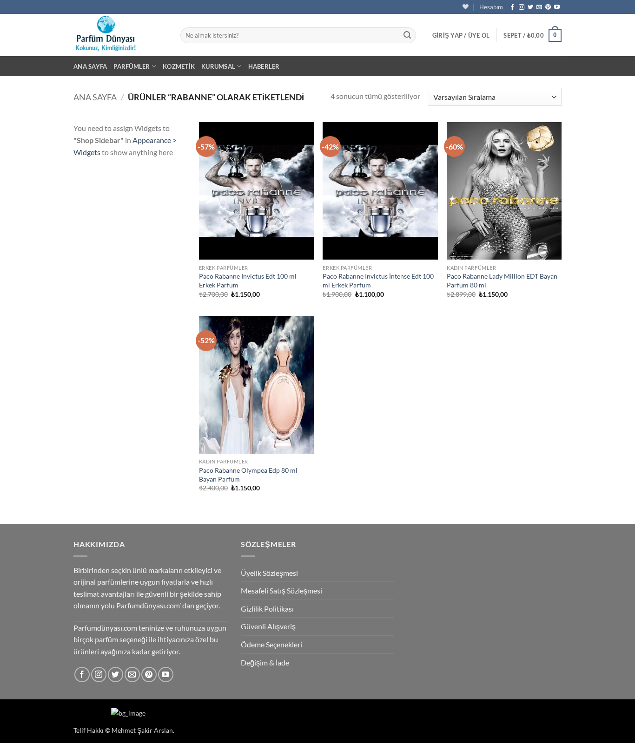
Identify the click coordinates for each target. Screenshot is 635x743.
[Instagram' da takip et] (521, 7)
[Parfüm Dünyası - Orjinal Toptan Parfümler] (119, 35)
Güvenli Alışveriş (268, 626)
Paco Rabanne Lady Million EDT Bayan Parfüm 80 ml (502, 280)
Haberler (264, 66)
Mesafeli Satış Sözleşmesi (281, 590)
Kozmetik (179, 66)
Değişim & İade (265, 662)
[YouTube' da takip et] (557, 7)
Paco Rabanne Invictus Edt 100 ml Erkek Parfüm (248, 280)
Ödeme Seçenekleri (271, 644)
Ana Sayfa (90, 66)
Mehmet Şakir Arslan (142, 730)
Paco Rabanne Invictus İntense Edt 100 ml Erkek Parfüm (378, 280)
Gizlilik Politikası (267, 608)
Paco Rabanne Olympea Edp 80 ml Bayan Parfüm (248, 474)
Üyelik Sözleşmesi (269, 572)
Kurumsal (218, 66)
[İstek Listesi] (466, 7)
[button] (461, 35)
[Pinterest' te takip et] (548, 7)
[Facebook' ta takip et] (512, 7)
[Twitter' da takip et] (530, 7)
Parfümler (131, 66)
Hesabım (491, 7)
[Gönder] (407, 35)
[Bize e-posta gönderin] (539, 7)
